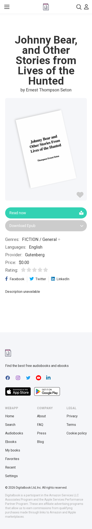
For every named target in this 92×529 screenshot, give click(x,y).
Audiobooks (14, 433)
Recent (10, 467)
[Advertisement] (46, 24)
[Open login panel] (86, 7)
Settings (11, 476)
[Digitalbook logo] (46, 6)
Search (10, 425)
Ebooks (10, 442)
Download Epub (22, 225)
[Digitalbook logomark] (8, 352)
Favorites (12, 459)
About (41, 416)
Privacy (72, 416)
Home (9, 416)
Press (41, 433)
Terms (71, 425)
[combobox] (79, 7)
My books (12, 450)
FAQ (40, 425)
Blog (40, 442)
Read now (17, 213)
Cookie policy (77, 433)
